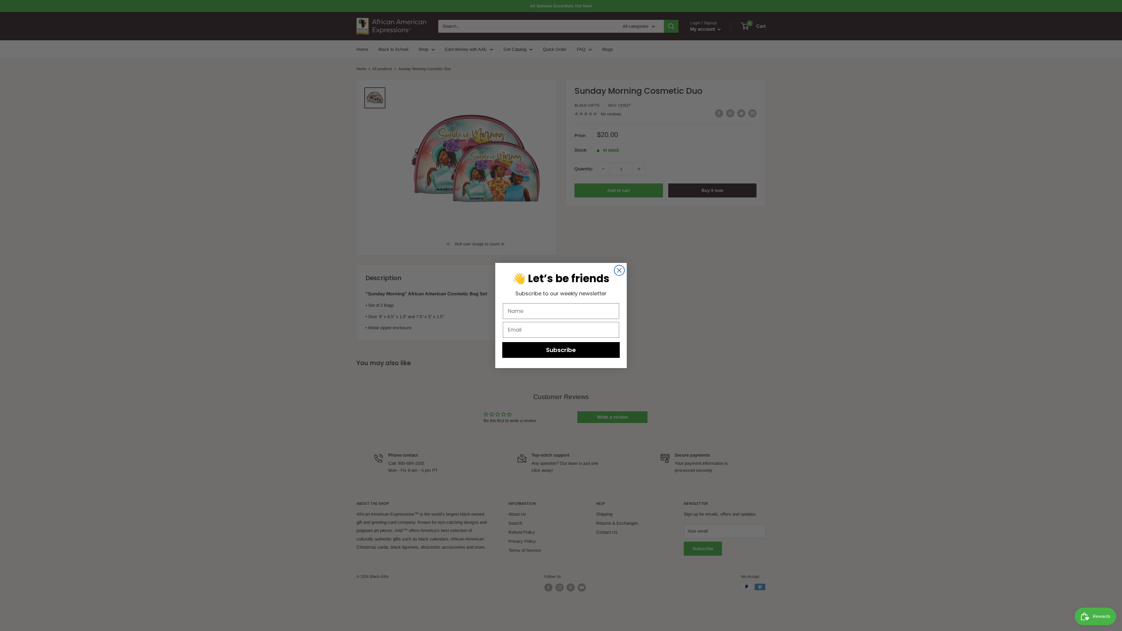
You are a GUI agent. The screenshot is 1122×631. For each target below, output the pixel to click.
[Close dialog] (619, 270)
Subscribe (561, 350)
